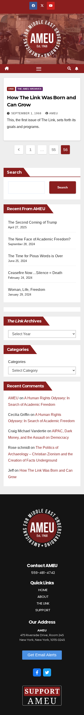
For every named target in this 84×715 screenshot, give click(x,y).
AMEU (53, 113)
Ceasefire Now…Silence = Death (35, 273)
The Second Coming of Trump (32, 222)
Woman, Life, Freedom (26, 290)
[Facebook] (37, 672)
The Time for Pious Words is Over (35, 256)
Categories (17, 362)
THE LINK (43, 603)
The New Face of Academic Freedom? (39, 239)
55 (54, 149)
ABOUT (43, 596)
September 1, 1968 (26, 113)
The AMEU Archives (29, 89)
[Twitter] (47, 672)
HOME (42, 590)
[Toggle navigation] (39, 68)
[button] (69, 68)
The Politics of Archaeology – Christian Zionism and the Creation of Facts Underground (40, 454)
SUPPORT (42, 610)
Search (14, 172)
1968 (11, 89)
